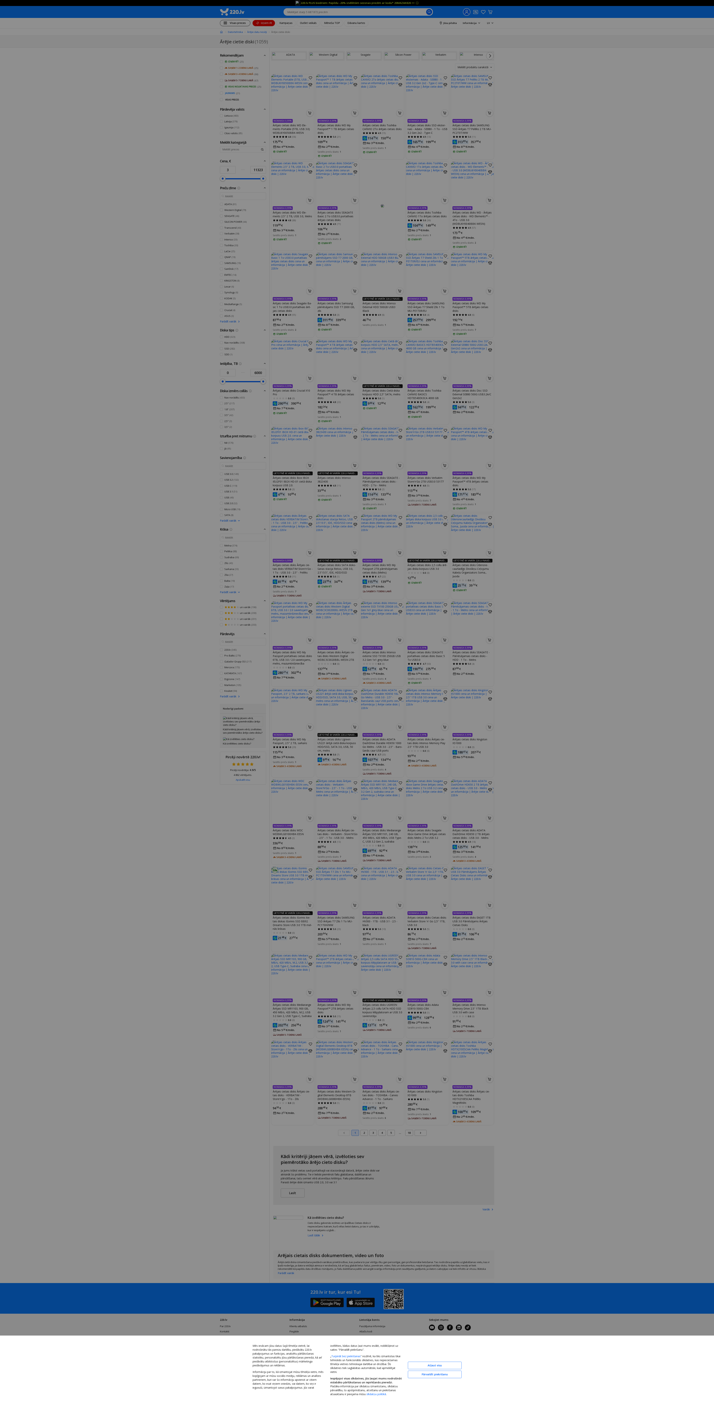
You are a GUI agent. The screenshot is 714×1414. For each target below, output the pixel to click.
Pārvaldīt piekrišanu (435, 1374)
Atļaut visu (435, 1365)
